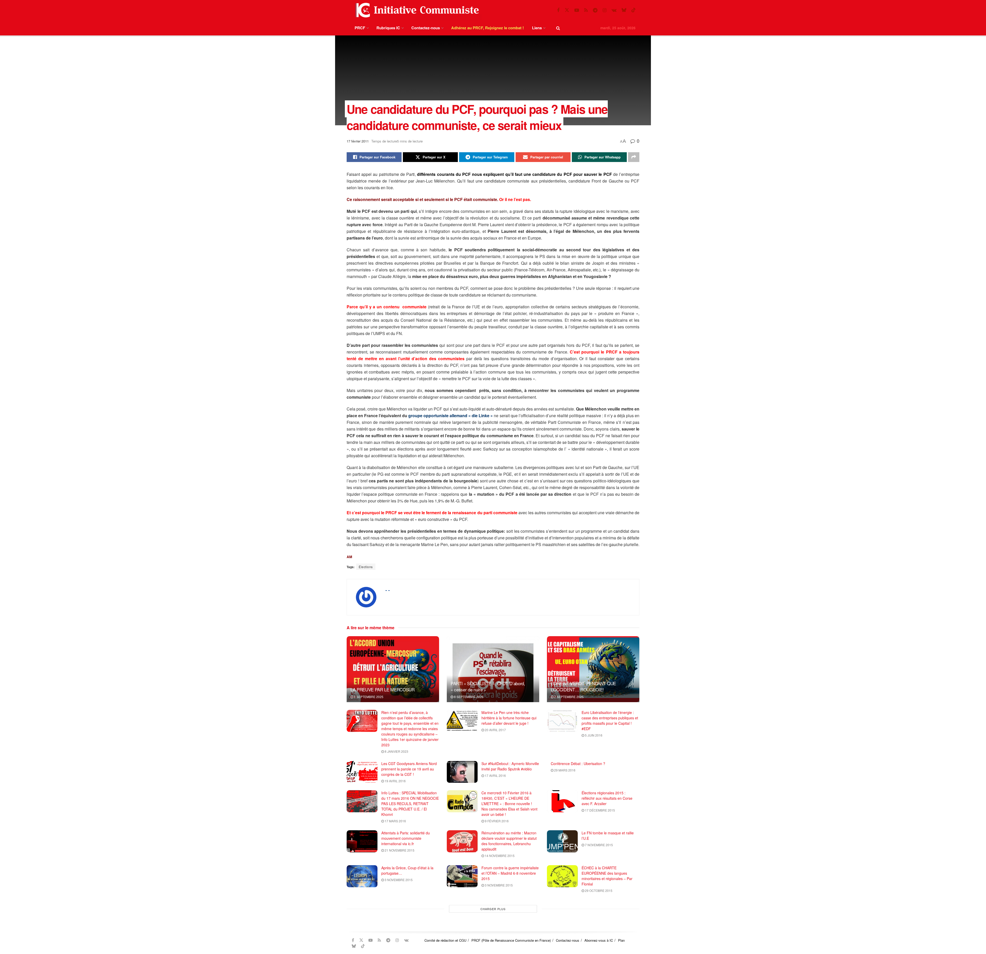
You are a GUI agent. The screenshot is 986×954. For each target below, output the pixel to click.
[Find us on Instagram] (604, 10)
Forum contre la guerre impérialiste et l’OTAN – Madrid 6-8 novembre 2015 (510, 873)
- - (387, 590)
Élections (366, 567)
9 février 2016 (496, 821)
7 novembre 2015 (598, 845)
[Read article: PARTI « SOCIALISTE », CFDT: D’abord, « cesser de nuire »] (493, 669)
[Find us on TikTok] (633, 10)
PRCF (360, 28)
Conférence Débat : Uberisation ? (578, 763)
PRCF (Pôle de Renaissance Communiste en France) (511, 940)
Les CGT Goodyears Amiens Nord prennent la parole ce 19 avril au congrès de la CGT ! (409, 769)
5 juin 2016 (593, 735)
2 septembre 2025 (568, 696)
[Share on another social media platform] (633, 157)
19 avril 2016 (395, 781)
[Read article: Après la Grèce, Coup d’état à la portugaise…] (362, 876)
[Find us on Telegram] (595, 10)
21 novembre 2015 (399, 850)
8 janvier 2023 (396, 751)
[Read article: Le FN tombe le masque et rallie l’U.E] (562, 841)
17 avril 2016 (495, 775)
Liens (537, 28)
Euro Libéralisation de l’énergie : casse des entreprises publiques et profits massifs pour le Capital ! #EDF (610, 720)
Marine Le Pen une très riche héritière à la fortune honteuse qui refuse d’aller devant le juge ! (508, 718)
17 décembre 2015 (599, 810)
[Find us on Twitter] (567, 10)
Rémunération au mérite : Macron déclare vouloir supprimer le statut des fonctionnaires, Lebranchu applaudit (509, 841)
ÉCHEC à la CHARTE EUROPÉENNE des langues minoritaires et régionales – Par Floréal (607, 875)
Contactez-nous (425, 28)
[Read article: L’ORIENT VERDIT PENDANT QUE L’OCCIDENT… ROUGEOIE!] (593, 669)
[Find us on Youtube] (576, 10)
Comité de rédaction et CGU (445, 940)
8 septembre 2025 (368, 696)
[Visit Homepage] (416, 10)
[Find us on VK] (614, 10)
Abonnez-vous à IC (598, 940)
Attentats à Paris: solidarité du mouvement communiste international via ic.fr (405, 838)
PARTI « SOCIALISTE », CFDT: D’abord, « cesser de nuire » (488, 686)
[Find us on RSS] (586, 10)
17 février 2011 (358, 141)
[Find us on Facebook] (558, 10)
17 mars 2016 (395, 821)
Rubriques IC (388, 28)
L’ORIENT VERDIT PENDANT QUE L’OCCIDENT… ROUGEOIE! (583, 686)
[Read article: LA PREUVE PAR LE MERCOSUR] (393, 669)
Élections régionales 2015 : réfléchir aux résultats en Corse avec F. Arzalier (607, 798)
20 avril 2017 (495, 730)
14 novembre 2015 (499, 855)
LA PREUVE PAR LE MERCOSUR (382, 689)
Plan (621, 940)
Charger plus (493, 909)
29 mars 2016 (564, 770)
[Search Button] (558, 27)
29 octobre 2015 (598, 890)
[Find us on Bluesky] (624, 10)
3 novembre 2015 (398, 879)
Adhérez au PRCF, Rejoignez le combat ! (487, 28)
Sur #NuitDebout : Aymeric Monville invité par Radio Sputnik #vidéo (510, 766)
